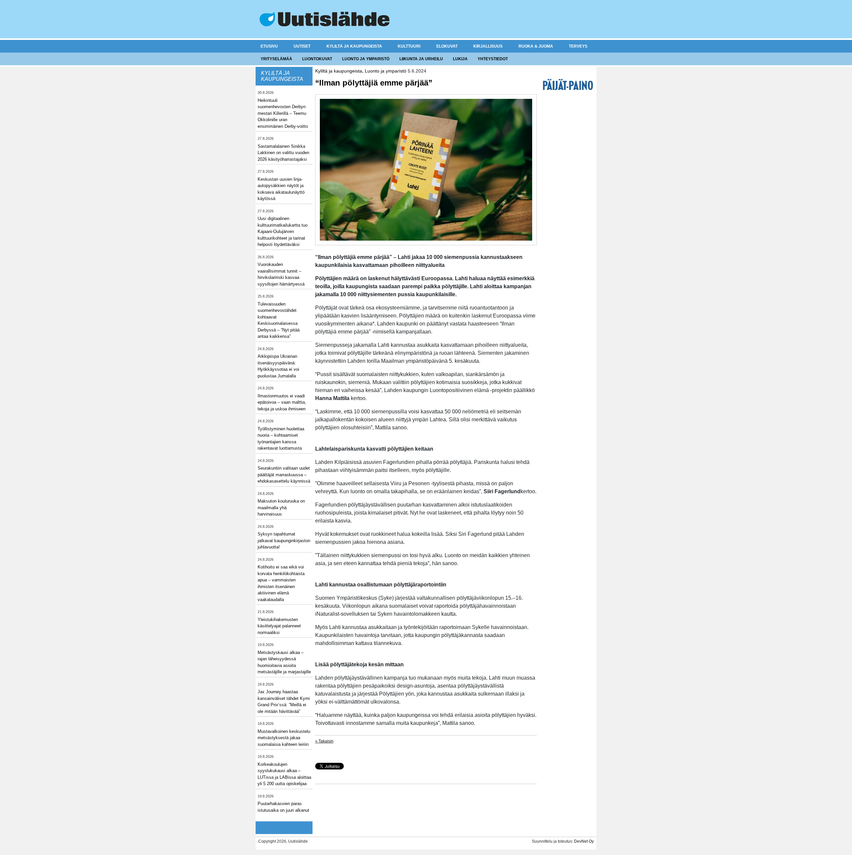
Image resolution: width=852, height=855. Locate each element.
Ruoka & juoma (536, 46)
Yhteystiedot (493, 59)
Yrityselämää (276, 59)
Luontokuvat (317, 59)
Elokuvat (447, 46)
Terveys (578, 46)
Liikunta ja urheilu (421, 59)
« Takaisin (324, 741)
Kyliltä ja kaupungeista (354, 46)
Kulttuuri (409, 46)
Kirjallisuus (488, 46)
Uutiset (302, 46)
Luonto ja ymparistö (365, 59)
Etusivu (269, 46)
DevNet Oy (584, 841)
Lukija (460, 59)
